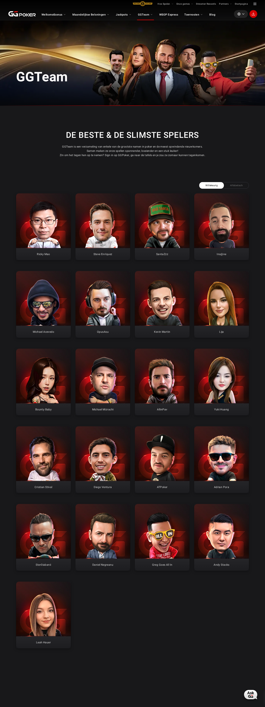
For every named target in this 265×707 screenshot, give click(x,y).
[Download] (253, 14)
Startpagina (241, 4)
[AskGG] (250, 694)
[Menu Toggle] (255, 4)
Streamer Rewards (206, 4)
